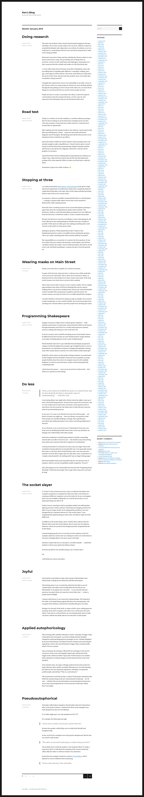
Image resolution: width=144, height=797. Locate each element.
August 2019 (101, 187)
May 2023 (101, 109)
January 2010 (101, 388)
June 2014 (101, 296)
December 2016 (102, 243)
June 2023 (101, 107)
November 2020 (102, 161)
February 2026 (102, 51)
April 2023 (101, 111)
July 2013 (100, 315)
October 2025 (102, 58)
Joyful (27, 571)
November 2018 (102, 203)
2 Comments (25, 707)
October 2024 (102, 79)
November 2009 (102, 392)
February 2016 (102, 261)
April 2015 (101, 278)
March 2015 (101, 280)
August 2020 (101, 167)
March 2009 (101, 406)
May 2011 (100, 360)
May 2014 (101, 297)
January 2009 (102, 409)
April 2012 (101, 341)
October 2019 (101, 184)
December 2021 (102, 139)
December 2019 (102, 180)
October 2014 (101, 289)
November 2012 (102, 329)
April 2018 (101, 215)
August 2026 (101, 41)
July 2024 (101, 84)
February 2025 (102, 72)
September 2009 (103, 395)
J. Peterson (101, 447)
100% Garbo (106, 461)
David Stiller (101, 453)
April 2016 (101, 257)
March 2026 (101, 50)
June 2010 (101, 380)
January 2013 (101, 325)
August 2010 (101, 376)
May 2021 (101, 151)
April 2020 (101, 173)
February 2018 (102, 219)
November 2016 (102, 245)
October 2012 (101, 331)
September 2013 (102, 311)
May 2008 (101, 423)
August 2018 (101, 208)
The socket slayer (37, 485)
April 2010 (101, 383)
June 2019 (101, 191)
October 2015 (101, 268)
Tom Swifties (77, 756)
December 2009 (102, 390)
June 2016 (101, 254)
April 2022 (101, 132)
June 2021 (101, 149)
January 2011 (101, 367)
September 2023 (103, 102)
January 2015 (101, 283)
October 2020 (102, 163)
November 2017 (102, 224)
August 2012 (101, 334)
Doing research (35, 37)
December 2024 (102, 76)
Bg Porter (101, 460)
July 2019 (100, 189)
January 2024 (102, 95)
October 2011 (101, 352)
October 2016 (101, 247)
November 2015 (102, 266)
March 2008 (101, 427)
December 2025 (102, 55)
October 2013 (101, 310)
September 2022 (103, 123)
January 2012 (101, 346)
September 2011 (102, 353)
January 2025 (102, 74)
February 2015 (102, 282)
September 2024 (103, 81)
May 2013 (101, 318)
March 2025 (101, 70)
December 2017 (102, 222)
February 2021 (102, 156)
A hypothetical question (109, 463)
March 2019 (101, 196)
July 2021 (100, 147)
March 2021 (101, 154)
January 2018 (101, 221)
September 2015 (102, 270)
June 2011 (100, 359)
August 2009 (101, 397)
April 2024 (101, 90)
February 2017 (102, 240)
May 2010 (101, 381)
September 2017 (102, 228)
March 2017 (101, 238)
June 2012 (101, 338)
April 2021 (101, 153)
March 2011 (101, 364)
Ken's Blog (28, 12)
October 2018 (101, 205)
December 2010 (102, 369)
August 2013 (101, 313)
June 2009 (101, 400)
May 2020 (101, 172)
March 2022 (101, 133)
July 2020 (101, 168)
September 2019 (102, 186)
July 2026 (100, 43)
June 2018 (101, 212)
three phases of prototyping (67, 186)
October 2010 (101, 373)
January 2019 (101, 200)
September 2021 (102, 144)
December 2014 (102, 285)
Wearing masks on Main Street (48, 262)
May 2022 (101, 130)
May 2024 (101, 88)
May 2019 (100, 193)
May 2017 (100, 235)
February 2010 (102, 386)
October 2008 (102, 414)
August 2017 (101, 229)
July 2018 (100, 210)
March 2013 (101, 322)
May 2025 (101, 67)
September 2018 (102, 207)
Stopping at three (37, 180)
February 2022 (102, 135)
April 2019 (101, 194)
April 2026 (101, 48)
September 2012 (102, 332)
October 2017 (101, 226)
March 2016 (101, 259)
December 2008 (102, 411)
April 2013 (101, 320)
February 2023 (102, 114)
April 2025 (101, 69)
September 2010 (102, 374)
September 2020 (103, 165)
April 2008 (101, 425)
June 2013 (101, 317)
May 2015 (100, 276)
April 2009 (101, 404)
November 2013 (102, 308)
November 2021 (102, 140)
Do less (28, 384)
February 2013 (102, 324)
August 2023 (101, 104)
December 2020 (102, 160)
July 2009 (101, 399)
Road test (30, 112)
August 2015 (101, 271)
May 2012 (101, 339)
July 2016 (100, 252)
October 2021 (102, 142)
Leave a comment (27, 45)
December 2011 (102, 348)
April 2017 (101, 236)
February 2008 (102, 428)
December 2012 (102, 327)
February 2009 (102, 407)
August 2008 (101, 418)
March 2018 (101, 217)
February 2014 (102, 303)
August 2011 (101, 355)
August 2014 (101, 292)
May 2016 (100, 256)
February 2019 (102, 198)
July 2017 (100, 231)
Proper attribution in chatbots (112, 458)
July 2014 (100, 294)
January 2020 (102, 179)
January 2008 (102, 430)
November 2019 (102, 182)
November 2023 (102, 98)
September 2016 (102, 249)
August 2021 (101, 146)
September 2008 (103, 416)
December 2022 (102, 118)
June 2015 (101, 275)
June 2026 (101, 44)
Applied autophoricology (43, 628)
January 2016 (101, 263)
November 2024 (102, 77)
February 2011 (102, 366)
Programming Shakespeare (46, 316)
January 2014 (101, 304)
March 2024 (101, 91)
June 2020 (101, 170)
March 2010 (101, 385)
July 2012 (100, 336)
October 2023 (102, 100)
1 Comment (25, 270)
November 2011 (102, 350)
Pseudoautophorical (39, 698)
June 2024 (101, 86)
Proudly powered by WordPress (38, 789)
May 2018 (101, 214)
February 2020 (102, 177)
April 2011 (101, 362)
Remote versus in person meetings (111, 442)
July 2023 (100, 105)
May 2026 (101, 46)
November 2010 (102, 371)
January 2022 (102, 137)
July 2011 (100, 357)
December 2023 (102, 97)
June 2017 (100, 233)
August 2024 (101, 83)
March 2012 (101, 343)
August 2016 (101, 250)
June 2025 (101, 65)
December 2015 (102, 264)
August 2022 (101, 125)
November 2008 (102, 413)
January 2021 (102, 158)
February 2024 (102, 93)
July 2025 (100, 64)
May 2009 (101, 402)
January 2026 (102, 53)
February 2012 (102, 345)
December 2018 (102, 201)
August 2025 (101, 62)
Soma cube (107, 451)
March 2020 (101, 175)
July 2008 (101, 420)
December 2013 (102, 306)
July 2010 (100, 378)
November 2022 (102, 119)
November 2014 (102, 287)
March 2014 (101, 301)
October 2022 (102, 121)
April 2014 (101, 299)
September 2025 (102, 60)
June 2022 (101, 128)
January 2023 (102, 116)
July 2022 (100, 126)
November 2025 (102, 57)
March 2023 (101, 112)
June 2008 (101, 421)
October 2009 (102, 393)
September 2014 (102, 290)
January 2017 (101, 242)
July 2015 (100, 273)
